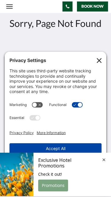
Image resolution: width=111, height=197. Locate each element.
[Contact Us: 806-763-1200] (67, 6)
